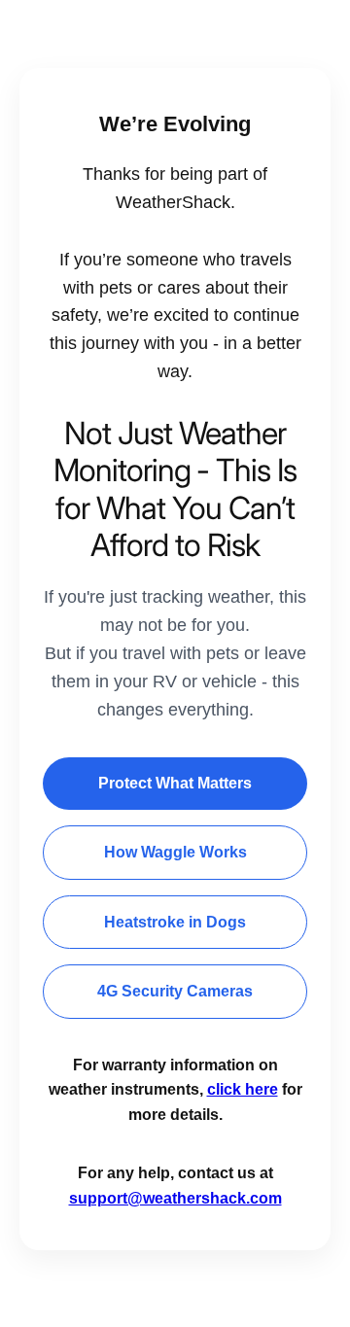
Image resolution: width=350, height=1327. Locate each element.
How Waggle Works (175, 852)
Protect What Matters (175, 783)
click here (242, 1089)
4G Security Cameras (175, 991)
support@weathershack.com (175, 1198)
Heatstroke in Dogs (175, 922)
